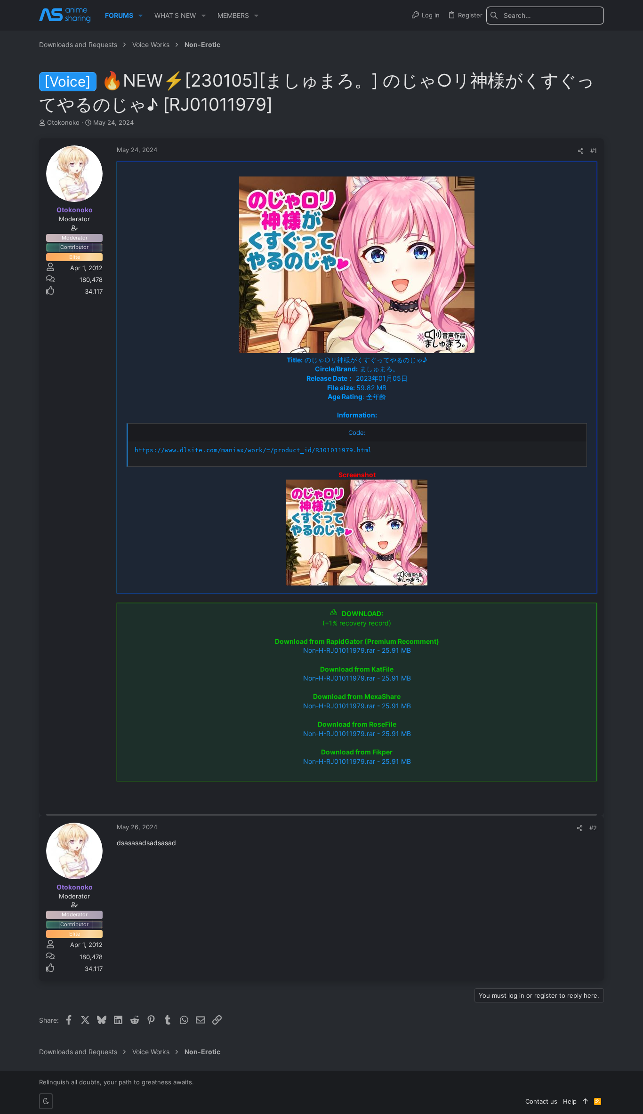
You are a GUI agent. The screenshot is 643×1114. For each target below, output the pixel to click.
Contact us (541, 1101)
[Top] (585, 1101)
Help (570, 1101)
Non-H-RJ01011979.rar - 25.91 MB (357, 650)
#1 (593, 150)
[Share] (580, 150)
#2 (593, 828)
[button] (140, 15)
